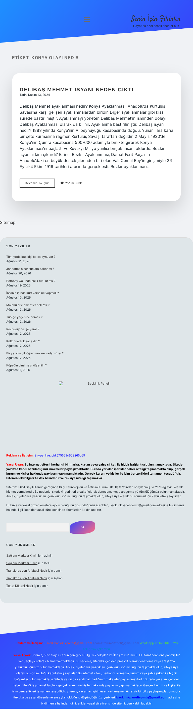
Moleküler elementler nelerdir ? (28, 305)
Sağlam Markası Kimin (21, 555)
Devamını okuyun (40, 184)
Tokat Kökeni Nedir (19, 586)
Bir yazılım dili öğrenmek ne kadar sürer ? (35, 353)
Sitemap (8, 222)
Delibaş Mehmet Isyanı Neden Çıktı (77, 89)
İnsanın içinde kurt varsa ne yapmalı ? (32, 293)
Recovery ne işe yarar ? (22, 329)
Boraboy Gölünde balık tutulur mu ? (30, 281)
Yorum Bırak (73, 183)
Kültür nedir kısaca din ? (23, 341)
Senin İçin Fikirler (156, 19)
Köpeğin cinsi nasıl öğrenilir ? (26, 365)
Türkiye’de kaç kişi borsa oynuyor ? (30, 257)
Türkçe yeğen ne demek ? (24, 317)
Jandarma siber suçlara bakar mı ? (30, 269)
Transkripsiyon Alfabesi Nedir (26, 570)
